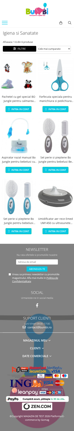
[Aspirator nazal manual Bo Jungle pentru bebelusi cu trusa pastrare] (18, 136)
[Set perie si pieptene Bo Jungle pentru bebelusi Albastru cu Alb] (18, 197)
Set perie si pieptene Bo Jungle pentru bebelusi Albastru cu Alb (18, 221)
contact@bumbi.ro (39, 327)
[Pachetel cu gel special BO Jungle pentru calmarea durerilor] (18, 75)
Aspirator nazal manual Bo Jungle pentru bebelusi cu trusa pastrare (18, 160)
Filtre (21, 48)
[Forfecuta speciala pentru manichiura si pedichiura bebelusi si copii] (55, 75)
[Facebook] (37, 305)
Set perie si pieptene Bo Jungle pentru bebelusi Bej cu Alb (55, 160)
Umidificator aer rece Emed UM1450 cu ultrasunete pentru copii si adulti (55, 221)
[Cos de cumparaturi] (61, 23)
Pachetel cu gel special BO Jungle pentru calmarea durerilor (18, 99)
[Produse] (5, 24)
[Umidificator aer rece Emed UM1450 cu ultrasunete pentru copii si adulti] (55, 196)
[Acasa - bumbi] (37, 9)
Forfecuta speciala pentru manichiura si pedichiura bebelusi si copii (55, 99)
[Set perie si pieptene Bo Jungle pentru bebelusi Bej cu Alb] (55, 136)
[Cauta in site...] (69, 23)
